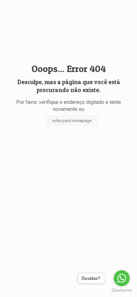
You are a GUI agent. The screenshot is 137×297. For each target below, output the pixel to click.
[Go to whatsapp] (122, 278)
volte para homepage (71, 120)
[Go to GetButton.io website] (122, 290)
